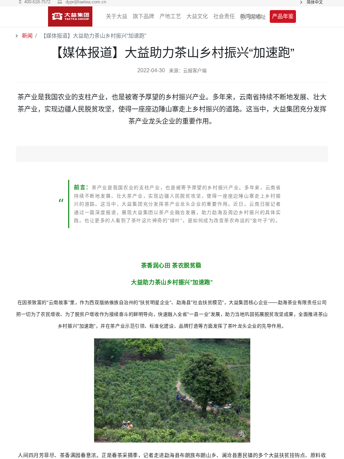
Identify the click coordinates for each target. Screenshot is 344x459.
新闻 (26, 36)
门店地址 (255, 16)
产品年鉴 (283, 16)
